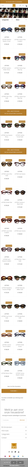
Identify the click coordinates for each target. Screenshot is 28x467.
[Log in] (20, 5)
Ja (13, 462)
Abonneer (22, 420)
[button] (3, 5)
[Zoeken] (23, 5)
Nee (20, 462)
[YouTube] (18, 452)
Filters (17, 20)
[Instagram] (12, 452)
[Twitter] (15, 452)
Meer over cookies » (14, 465)
